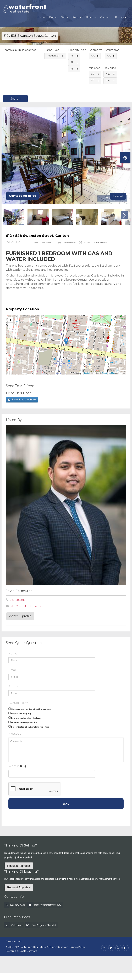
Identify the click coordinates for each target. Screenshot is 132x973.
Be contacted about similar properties (30, 727)
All (72, 55)
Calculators (17, 925)
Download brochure (24, 399)
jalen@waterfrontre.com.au (26, 606)
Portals (119, 17)
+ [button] (10, 320)
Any (93, 55)
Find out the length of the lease (26, 718)
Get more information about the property (31, 709)
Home (40, 17)
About (89, 17)
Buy (52, 17)
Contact (105, 17)
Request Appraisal (19, 865)
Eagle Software (28, 951)
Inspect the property (21, 713)
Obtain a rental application (24, 722)
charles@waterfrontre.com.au (47, 905)
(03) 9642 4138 (17, 904)
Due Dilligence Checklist (44, 925)
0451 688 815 (17, 599)
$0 (92, 73)
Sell (63, 17)
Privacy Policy (77, 947)
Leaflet (87, 373)
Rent (75, 17)
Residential (53, 55)
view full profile (20, 616)
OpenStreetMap (108, 373)
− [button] (10, 325)
